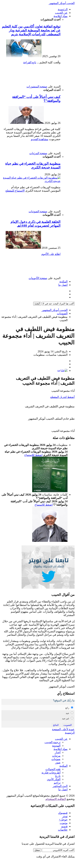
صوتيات (55, 759)
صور (57, 762)
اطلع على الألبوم (50, 253)
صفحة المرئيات (38, 153)
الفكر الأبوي (53, 779)
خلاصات (63, 829)
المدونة (56, 745)
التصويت (67, 725)
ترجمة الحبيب (52, 742)
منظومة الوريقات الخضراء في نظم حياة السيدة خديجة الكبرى (32, 165)
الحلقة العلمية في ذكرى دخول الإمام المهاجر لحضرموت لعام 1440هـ (35, 223)
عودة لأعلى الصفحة (63, 729)
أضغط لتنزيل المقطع (62, 396)
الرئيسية (63, 9)
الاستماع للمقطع (15, 190)
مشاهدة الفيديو (39, 139)
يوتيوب (64, 822)
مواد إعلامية (61, 16)
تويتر (65, 816)
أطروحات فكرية (51, 772)
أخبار (57, 752)
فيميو (64, 826)
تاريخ (57, 775)
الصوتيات (62, 313)
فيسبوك (63, 812)
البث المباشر (60, 786)
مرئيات (56, 755)
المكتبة (63, 281)
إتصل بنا (63, 284)
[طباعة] (62, 370)
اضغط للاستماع (33, 454)
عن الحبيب (61, 12)
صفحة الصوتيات (38, 211)
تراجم (57, 782)
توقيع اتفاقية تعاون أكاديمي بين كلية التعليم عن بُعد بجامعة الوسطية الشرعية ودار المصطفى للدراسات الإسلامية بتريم (31, 30)
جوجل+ (63, 819)
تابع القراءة (29, 62)
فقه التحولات (52, 769)
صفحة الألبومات (38, 278)
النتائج (56, 725)
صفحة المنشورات (37, 86)
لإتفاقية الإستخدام (56, 799)
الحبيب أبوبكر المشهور (62, 3)
